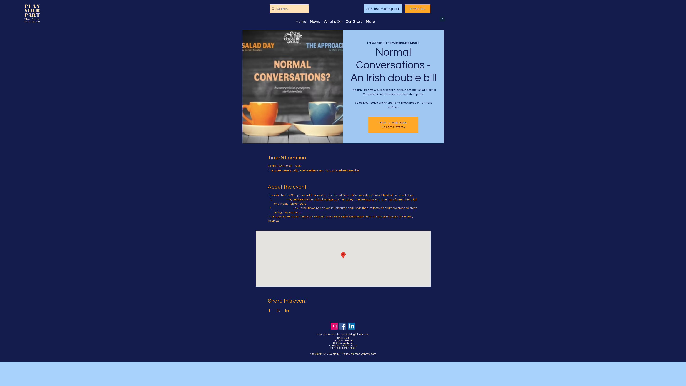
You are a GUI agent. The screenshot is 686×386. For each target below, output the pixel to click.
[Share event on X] (278, 310)
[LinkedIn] (351, 326)
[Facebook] (342, 326)
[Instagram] (334, 326)
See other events (393, 126)
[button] (442, 18)
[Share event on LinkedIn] (287, 310)
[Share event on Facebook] (269, 310)
